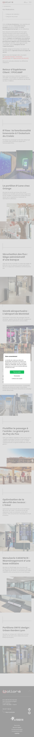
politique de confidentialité (10, 364)
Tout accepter (17, 372)
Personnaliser (17, 376)
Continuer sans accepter (17, 378)
